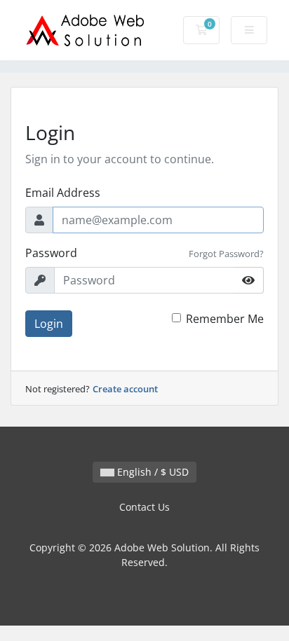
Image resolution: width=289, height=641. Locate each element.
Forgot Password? (226, 253)
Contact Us (144, 507)
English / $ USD (151, 471)
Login (48, 323)
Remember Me (225, 318)
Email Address (62, 192)
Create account (125, 388)
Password (51, 253)
